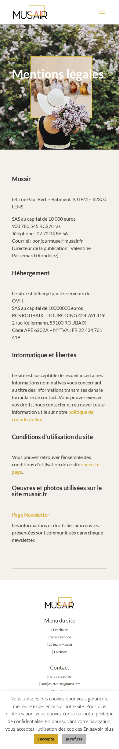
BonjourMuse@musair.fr (60, 683)
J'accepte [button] (46, 739)
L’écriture (60, 629)
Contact (59, 667)
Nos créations (60, 637)
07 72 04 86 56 (60, 676)
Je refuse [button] (74, 739)
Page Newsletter (30, 515)
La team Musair (61, 644)
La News (60, 651)
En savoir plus (98, 729)
